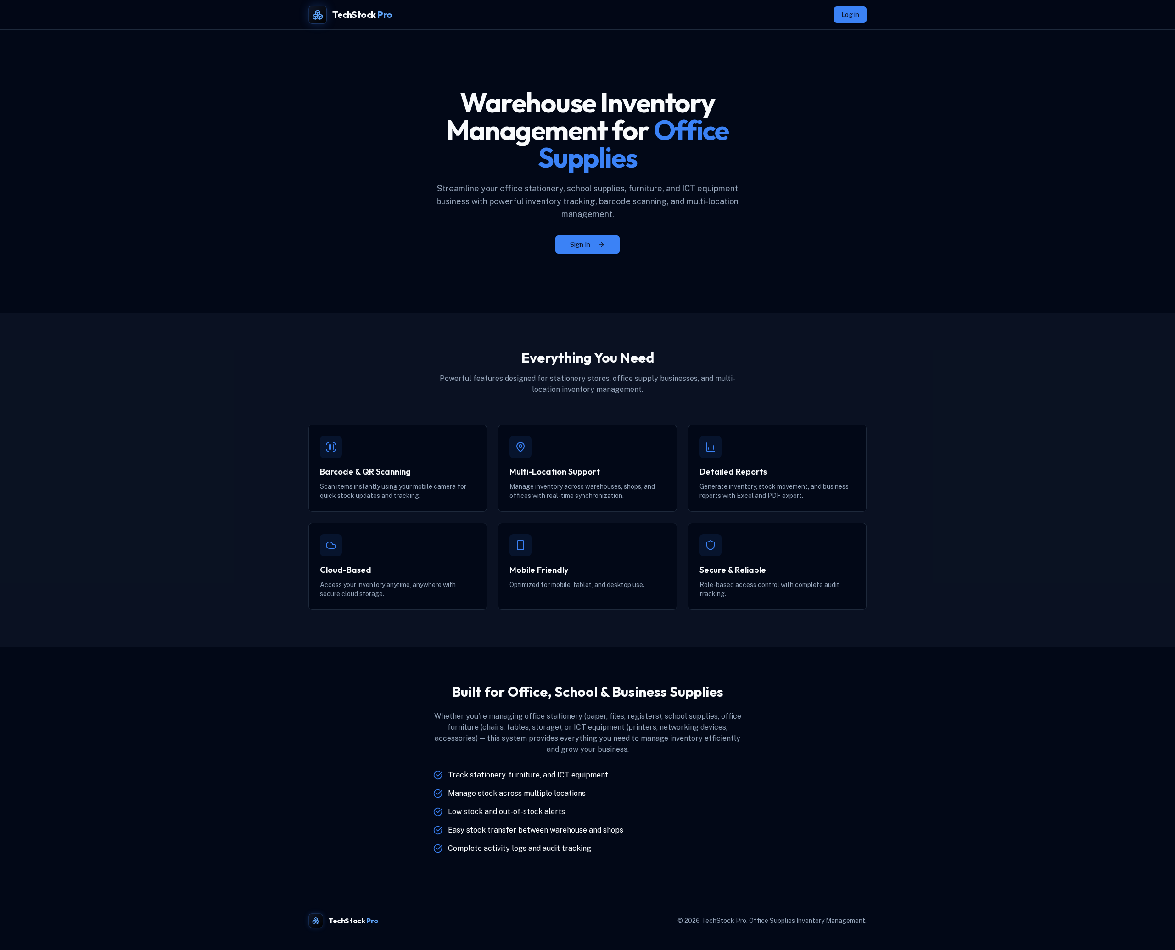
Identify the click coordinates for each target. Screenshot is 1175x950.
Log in (850, 14)
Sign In (580, 244)
